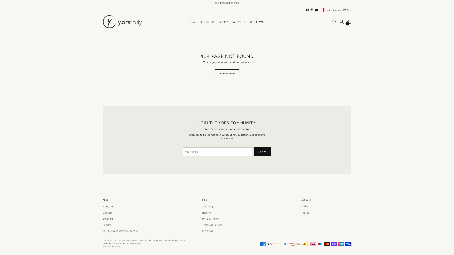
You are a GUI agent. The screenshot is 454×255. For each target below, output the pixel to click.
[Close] (271, 74)
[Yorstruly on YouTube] (233, 180)
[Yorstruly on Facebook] (221, 180)
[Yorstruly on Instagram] (227, 180)
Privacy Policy (228, 173)
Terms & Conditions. (248, 173)
